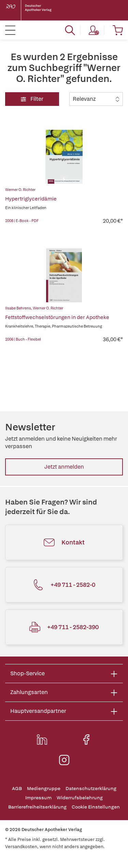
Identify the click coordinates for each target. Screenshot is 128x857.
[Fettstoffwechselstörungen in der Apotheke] (64, 275)
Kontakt (73, 542)
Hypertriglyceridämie (31, 199)
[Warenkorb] (118, 30)
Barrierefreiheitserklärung (37, 807)
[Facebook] (86, 739)
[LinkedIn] (42, 739)
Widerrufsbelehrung (80, 798)
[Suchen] (70, 30)
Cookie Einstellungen (96, 807)
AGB (17, 788)
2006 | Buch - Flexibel (23, 339)
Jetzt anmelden (64, 466)
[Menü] (10, 30)
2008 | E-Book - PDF (22, 220)
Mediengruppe (43, 788)
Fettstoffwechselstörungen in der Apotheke (57, 317)
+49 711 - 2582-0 (73, 585)
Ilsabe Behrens (18, 308)
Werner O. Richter (20, 189)
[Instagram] (64, 760)
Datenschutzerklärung (91, 788)
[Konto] (94, 30)
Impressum (38, 798)
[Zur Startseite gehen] (34, 10)
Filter (36, 98)
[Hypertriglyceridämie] (64, 157)
